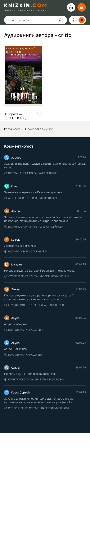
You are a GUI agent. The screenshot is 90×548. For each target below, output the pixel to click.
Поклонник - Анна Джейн (25, 330)
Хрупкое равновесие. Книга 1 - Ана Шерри (36, 305)
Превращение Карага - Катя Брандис (33, 173)
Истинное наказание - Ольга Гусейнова (35, 226)
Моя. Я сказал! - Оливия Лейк (28, 251)
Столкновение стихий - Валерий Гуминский (38, 276)
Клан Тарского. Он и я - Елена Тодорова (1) (37, 379)
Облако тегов (33, 129)
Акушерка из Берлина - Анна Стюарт (32, 198)
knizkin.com (12, 129)
